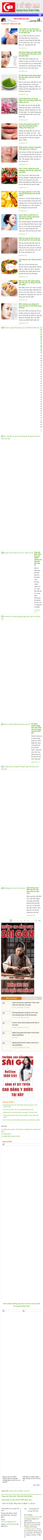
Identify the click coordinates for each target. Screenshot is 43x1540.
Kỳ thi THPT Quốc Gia (23, 1500)
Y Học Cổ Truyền (7, 1503)
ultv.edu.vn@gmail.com (8, 1521)
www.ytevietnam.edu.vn (31, 1517)
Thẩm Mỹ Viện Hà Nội (24, 1496)
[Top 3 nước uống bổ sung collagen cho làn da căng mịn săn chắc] (9, 176)
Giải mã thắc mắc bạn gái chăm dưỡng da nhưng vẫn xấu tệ (38, 558)
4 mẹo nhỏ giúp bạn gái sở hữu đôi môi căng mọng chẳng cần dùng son (29, 126)
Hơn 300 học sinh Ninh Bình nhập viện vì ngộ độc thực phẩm (21, 1120)
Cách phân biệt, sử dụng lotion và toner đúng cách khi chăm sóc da (30, 100)
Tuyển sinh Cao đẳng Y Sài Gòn (19, 1491)
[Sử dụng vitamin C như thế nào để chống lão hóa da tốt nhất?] (9, 199)
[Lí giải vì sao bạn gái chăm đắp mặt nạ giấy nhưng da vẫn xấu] (20, 327)
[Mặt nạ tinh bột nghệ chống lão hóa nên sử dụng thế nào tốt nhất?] (9, 288)
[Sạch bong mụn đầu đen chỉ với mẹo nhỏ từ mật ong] (13, 888)
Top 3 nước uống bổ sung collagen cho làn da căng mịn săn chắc (30, 170)
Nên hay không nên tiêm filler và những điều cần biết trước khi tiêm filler (30, 54)
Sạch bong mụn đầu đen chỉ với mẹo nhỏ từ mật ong (33, 890)
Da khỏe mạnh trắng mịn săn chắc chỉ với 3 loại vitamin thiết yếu (36, 728)
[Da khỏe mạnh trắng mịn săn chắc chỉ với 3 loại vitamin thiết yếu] (15, 724)
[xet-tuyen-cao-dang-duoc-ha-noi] (21, 19)
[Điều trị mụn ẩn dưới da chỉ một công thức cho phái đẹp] (9, 245)
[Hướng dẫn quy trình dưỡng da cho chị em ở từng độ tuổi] (21, 437)
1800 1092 (9, 1524)
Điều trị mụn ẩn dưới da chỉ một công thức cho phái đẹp (29, 239)
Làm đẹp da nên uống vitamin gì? (30, 260)
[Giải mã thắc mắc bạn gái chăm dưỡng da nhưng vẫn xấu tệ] (17, 553)
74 (36, 920)
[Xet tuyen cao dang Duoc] (17, 958)
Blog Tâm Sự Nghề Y (21, 1503)
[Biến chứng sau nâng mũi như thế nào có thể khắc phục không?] (9, 311)
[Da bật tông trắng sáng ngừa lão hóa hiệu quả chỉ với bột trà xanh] (9, 82)
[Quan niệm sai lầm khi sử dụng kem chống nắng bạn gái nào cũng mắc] (9, 222)
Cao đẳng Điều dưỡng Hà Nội (10, 1136)
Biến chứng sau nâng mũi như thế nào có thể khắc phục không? (30, 306)
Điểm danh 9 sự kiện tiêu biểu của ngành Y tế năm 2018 (20, 1112)
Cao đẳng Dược (6, 1134)
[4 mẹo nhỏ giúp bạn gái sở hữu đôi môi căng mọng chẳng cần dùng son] (9, 131)
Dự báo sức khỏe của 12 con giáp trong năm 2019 (18, 1109)
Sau (39, 920)
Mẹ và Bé (13, 1496)
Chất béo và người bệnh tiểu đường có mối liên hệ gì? (31, 1478)
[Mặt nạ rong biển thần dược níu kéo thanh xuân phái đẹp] (21, 768)
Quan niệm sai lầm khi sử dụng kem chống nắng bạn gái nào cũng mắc (29, 216)
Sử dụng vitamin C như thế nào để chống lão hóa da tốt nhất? (29, 193)
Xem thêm (36, 1485)
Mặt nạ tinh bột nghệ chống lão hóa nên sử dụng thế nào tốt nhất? (30, 282)
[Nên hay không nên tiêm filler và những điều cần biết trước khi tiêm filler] (9, 59)
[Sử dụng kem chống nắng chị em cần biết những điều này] (21, 617)
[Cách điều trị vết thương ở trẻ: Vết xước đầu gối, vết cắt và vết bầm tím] (9, 36)
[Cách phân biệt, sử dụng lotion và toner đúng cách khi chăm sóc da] (9, 106)
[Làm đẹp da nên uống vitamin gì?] (9, 267)
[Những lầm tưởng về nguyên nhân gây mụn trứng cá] (9, 154)
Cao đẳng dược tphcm (8, 1129)
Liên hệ (32, 1503)
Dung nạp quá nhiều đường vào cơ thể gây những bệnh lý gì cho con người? (11, 1479)
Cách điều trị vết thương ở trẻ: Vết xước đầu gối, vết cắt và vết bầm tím (30, 30)
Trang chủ (5, 1496)
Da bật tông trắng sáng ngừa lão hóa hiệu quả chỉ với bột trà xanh (30, 77)
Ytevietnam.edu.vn (30, 1529)
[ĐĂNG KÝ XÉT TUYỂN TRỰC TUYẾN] (17, 1076)
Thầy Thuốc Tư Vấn (8, 1500)
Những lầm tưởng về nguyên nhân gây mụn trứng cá (30, 148)
